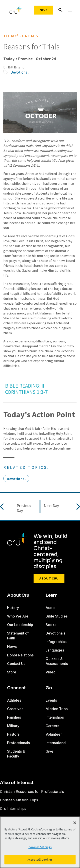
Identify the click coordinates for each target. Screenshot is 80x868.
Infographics (56, 641)
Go (49, 688)
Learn (52, 595)
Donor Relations (20, 655)
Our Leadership (20, 624)
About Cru (49, 578)
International (56, 743)
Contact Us (16, 663)
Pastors (13, 734)
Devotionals (55, 633)
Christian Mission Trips (19, 800)
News (12, 646)
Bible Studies (57, 616)
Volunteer (54, 734)
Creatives (15, 709)
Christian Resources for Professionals (32, 791)
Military (13, 726)
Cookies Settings (40, 847)
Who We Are (17, 616)
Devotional (19, 72)
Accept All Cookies (40, 860)
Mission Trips (57, 709)
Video (51, 672)
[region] (40, 842)
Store (11, 672)
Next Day (51, 505)
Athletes (14, 700)
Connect (16, 688)
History (13, 607)
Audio (51, 607)
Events (51, 700)
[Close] (75, 823)
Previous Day (24, 508)
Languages (55, 650)
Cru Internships (13, 808)
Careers (52, 726)
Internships (55, 717)
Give (44, 10)
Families (14, 717)
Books (51, 624)
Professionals (18, 743)
